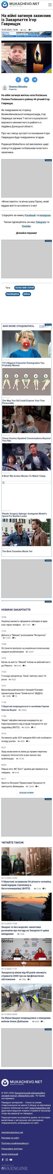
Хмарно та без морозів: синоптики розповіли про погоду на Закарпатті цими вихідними (25, 930)
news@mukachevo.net (12, 1132)
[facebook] (2, 1160)
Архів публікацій (9, 1154)
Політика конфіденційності (15, 1143)
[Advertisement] (26, 178)
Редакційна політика (12, 1148)
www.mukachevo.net (40, 1108)
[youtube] (11, 1160)
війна (27, 294)
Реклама (26, 34)
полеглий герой (24, 287)
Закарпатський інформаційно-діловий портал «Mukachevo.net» (23, 1094)
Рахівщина (12, 294)
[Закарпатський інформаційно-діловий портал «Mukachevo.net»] (20, 4)
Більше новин (26, 793)
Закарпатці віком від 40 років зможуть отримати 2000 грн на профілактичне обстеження (23, 976)
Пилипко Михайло (18, 86)
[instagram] (6, 1160)
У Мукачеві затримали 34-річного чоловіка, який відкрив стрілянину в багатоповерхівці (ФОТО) (26, 885)
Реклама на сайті (10, 1138)
